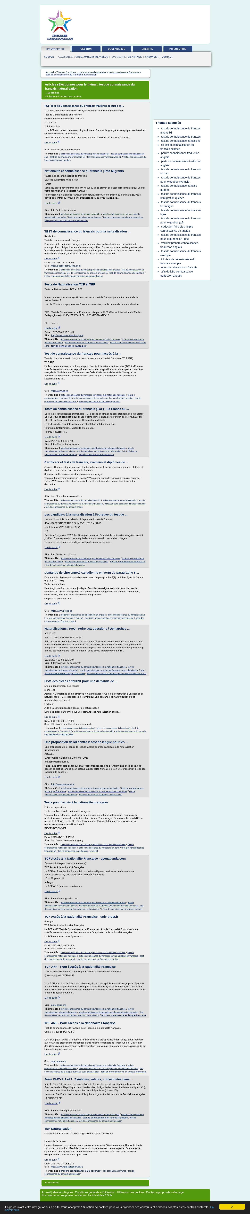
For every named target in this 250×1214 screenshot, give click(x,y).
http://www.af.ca (59, 390)
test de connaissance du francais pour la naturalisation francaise (90, 270)
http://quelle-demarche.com (66, 265)
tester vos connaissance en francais (84, 217)
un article (135, 57)
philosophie (178, 49)
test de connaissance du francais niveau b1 (81, 214)
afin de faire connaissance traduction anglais (176, 273)
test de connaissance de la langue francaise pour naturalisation (73, 276)
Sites (79, 57)
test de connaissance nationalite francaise (65, 565)
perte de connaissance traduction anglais (180, 163)
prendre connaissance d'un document (81, 1170)
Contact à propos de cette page (165, 1192)
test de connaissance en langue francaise (123, 1015)
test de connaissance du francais (126, 272)
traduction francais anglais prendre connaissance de (109, 618)
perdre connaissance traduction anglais (179, 155)
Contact (167, 57)
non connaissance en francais (179, 267)
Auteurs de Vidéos (96, 57)
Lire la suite (50, 142)
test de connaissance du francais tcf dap (64, 507)
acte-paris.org (58, 1004)
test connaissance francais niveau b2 (104, 157)
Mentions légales (63, 1192)
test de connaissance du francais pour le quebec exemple (180, 179)
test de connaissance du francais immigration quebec (180, 195)
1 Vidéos (63, 96)
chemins (147, 49)
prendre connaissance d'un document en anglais (83, 615)
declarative (116, 49)
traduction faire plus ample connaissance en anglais (176, 228)
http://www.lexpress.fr (62, 784)
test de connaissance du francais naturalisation (66, 220)
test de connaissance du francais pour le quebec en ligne (180, 236)
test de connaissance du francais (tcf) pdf (78, 728)
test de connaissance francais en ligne (180, 212)
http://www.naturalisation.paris (67, 335)
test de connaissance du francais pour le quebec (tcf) (85, 154)
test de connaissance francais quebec (178, 187)
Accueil (49, 57)
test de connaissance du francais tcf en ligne (99, 848)
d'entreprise (55, 49)
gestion (86, 49)
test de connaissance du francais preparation (99, 401)
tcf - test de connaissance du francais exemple (177, 261)
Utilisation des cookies (130, 1192)
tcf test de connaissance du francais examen (125, 504)
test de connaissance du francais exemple (180, 253)
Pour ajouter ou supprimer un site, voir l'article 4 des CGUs (77, 1195)
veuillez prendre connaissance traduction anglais (179, 245)
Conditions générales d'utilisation (95, 1192)
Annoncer (152, 57)
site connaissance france (114, 1171)
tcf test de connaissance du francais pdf (113, 728)
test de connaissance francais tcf (67, 156)
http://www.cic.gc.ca (61, 610)
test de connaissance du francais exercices (123, 217)
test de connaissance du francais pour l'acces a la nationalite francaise (93, 395)
